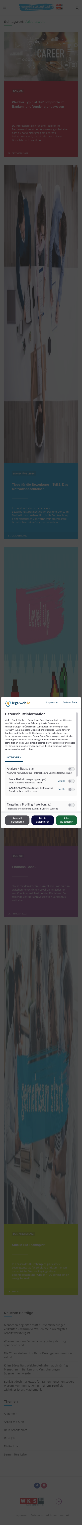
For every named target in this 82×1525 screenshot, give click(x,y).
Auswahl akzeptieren (17, 820)
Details (61, 781)
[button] (70, 769)
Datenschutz (70, 702)
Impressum (52, 702)
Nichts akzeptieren (42, 820)
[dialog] (41, 762)
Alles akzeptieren (66, 820)
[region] (41, 761)
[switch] (71, 769)
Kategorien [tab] (14, 757)
